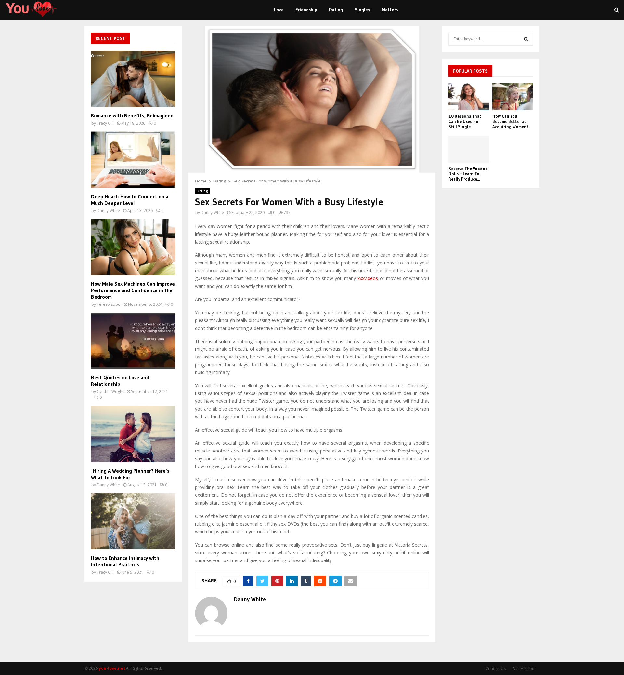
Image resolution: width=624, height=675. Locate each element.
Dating (336, 10)
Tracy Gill (105, 123)
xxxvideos (368, 278)
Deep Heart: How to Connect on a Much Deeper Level (129, 199)
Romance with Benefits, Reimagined (132, 115)
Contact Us (496, 668)
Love (279, 10)
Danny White (212, 212)
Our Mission (523, 668)
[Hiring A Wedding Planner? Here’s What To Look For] (133, 434)
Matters (390, 10)
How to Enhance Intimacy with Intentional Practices (125, 561)
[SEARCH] (526, 39)
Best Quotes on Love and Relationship (120, 380)
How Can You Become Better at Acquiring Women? (510, 121)
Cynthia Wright (110, 391)
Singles (362, 10)
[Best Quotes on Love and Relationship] (133, 341)
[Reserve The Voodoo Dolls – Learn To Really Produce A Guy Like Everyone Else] (468, 149)
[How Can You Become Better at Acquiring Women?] (512, 96)
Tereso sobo (109, 304)
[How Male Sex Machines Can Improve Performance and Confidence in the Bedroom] (133, 247)
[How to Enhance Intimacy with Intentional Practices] (133, 521)
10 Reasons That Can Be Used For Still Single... (464, 121)
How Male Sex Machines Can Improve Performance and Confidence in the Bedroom (133, 290)
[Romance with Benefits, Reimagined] (133, 79)
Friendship (306, 10)
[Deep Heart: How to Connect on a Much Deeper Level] (133, 159)
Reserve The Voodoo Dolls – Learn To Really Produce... (468, 173)
